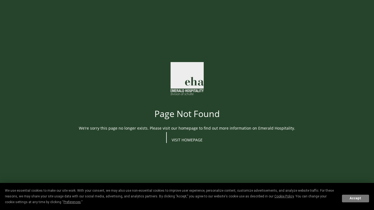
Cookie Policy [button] (284, 196)
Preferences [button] (72, 202)
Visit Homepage (187, 139)
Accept (355, 198)
